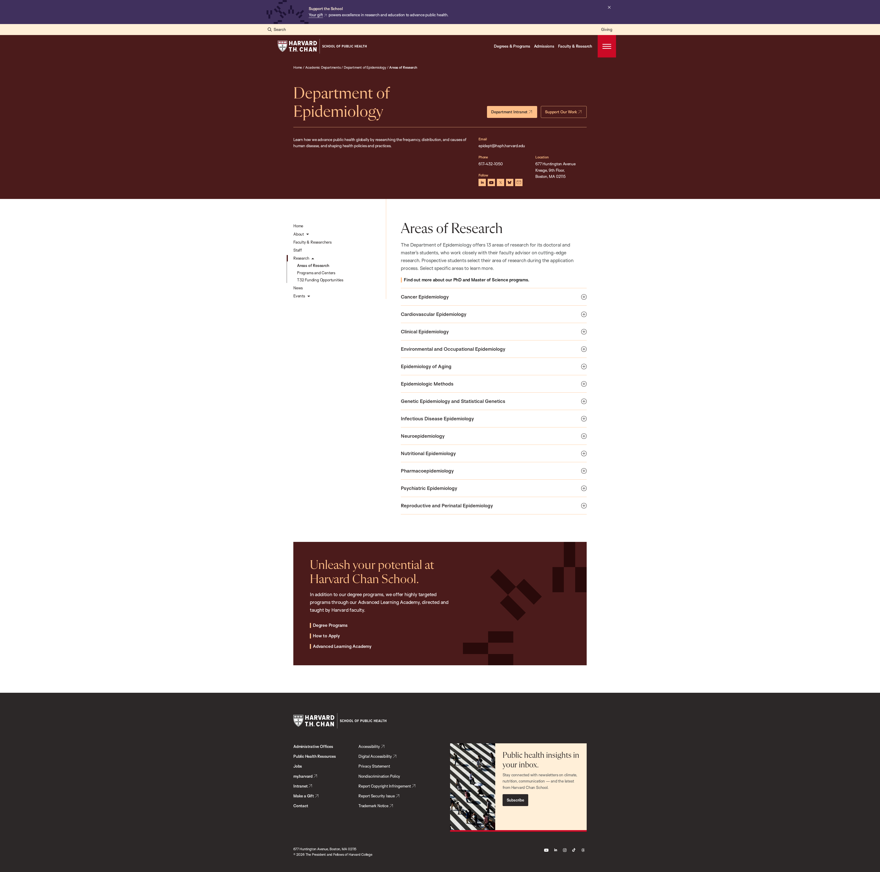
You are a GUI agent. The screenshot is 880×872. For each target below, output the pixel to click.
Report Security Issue (376, 795)
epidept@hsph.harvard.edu (501, 145)
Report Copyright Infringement (384, 786)
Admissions (544, 46)
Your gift (316, 14)
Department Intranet (509, 111)
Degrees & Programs (512, 46)
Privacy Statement (374, 766)
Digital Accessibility (375, 756)
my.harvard (303, 776)
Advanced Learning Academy (342, 646)
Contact (300, 805)
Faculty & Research (575, 46)
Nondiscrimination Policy (379, 776)
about (466, 280)
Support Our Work (561, 111)
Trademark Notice (373, 805)
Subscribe (515, 800)
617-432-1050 (490, 163)
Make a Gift (303, 795)
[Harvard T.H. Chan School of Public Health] (339, 721)
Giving (606, 29)
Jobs (297, 766)
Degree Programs (330, 625)
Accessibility (369, 746)
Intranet (300, 786)
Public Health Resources (314, 756)
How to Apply (326, 635)
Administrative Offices (313, 746)
